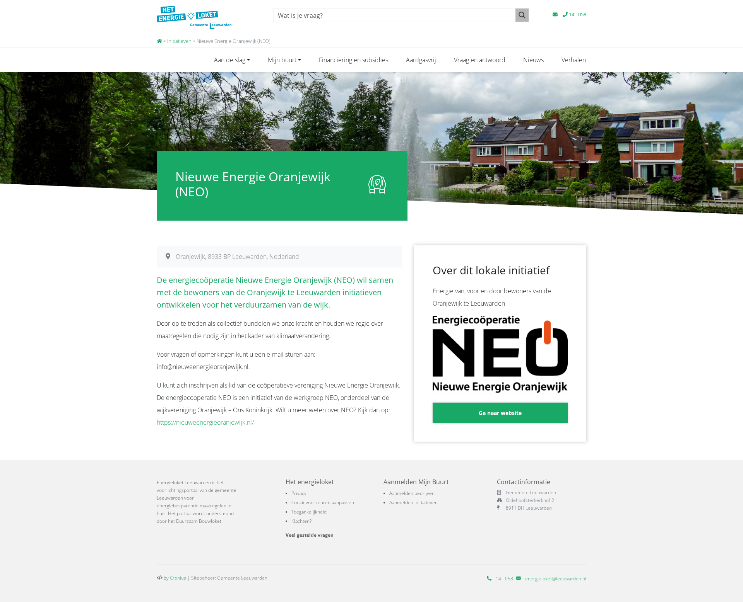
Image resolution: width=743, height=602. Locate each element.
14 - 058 (577, 14)
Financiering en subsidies (353, 60)
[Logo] (206, 17)
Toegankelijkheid (309, 511)
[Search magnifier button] (522, 15)
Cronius (178, 578)
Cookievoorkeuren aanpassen (322, 502)
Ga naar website (500, 413)
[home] (159, 40)
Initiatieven (179, 40)
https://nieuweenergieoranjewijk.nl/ (205, 422)
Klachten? (301, 521)
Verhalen (574, 60)
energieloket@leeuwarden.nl (555, 578)
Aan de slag (229, 60)
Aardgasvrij (421, 60)
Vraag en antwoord (479, 60)
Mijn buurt (282, 60)
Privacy (298, 493)
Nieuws (533, 60)
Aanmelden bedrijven (412, 493)
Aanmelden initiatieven (413, 502)
